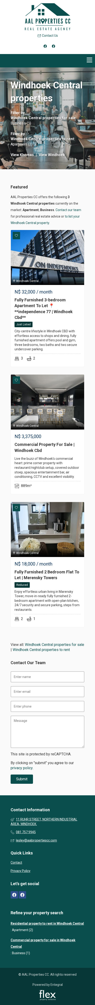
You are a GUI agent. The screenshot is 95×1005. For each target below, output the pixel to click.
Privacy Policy (20, 871)
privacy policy (22, 768)
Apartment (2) (22, 144)
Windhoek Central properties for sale (43, 118)
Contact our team (68, 210)
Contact (16, 862)
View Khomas (22, 155)
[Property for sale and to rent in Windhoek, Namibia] (47, 16)
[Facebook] (45, 46)
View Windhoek (52, 155)
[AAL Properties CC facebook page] (14, 895)
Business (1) (21, 123)
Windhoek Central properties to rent (42, 139)
